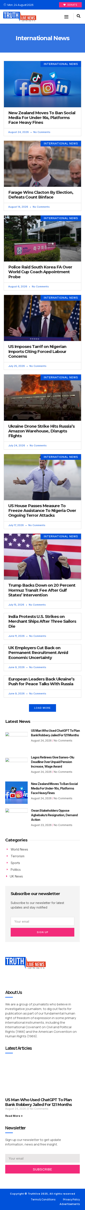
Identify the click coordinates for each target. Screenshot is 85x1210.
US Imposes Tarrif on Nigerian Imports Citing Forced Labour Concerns (37, 351)
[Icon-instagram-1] (19, 1179)
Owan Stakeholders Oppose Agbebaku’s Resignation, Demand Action (54, 815)
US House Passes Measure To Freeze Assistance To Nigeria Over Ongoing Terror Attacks (42, 510)
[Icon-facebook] (6, 1179)
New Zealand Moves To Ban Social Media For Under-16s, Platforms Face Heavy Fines (41, 117)
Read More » (14, 1115)
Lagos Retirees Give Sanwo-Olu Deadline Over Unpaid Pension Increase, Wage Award (52, 761)
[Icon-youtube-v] (26, 1179)
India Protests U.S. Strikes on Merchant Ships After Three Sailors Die (42, 621)
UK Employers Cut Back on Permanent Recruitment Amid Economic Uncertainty (38, 652)
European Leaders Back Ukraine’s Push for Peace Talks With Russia (41, 681)
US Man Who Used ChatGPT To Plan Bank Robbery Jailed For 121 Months (38, 1102)
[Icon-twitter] (13, 1179)
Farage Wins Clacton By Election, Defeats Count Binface (40, 195)
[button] (66, 16)
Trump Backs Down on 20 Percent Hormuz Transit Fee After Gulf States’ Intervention (41, 590)
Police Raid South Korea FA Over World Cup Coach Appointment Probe (40, 272)
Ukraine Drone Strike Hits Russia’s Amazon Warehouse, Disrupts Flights (41, 431)
